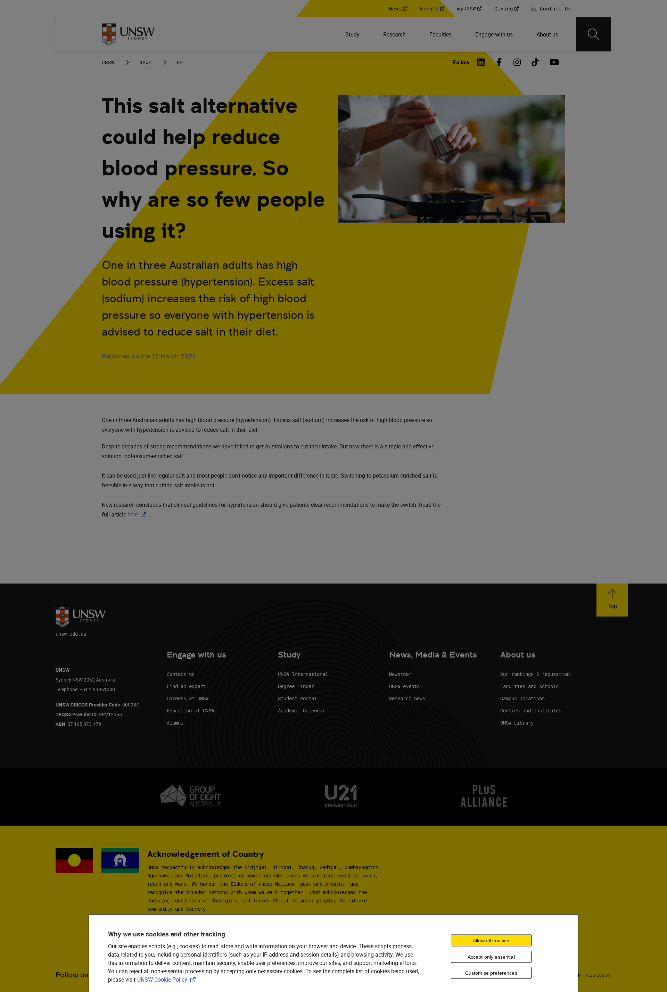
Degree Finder (296, 686)
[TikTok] (535, 62)
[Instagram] (517, 62)
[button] (612, 600)
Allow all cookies (491, 940)
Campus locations (522, 698)
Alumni (175, 722)
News (145, 62)
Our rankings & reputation (535, 674)
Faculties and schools (529, 686)
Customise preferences (491, 973)
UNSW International (303, 674)
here (138, 514)
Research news (407, 698)
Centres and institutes (530, 710)
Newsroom (400, 674)
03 (180, 62)
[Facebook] (499, 62)
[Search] (593, 34)
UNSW (108, 62)
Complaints (598, 975)
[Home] (128, 34)
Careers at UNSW (187, 698)
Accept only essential (491, 956)
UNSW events (404, 686)
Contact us (181, 674)
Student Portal (297, 698)
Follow (461, 62)
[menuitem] (353, 34)
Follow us (72, 974)
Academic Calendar (301, 710)
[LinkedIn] (481, 62)
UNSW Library (517, 722)
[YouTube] (553, 62)
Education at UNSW (190, 710)
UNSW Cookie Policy (167, 979)
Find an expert (186, 686)
